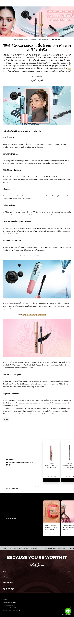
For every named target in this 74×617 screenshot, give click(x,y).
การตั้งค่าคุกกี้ (5, 599)
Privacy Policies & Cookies (9, 605)
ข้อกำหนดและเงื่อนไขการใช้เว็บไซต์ (10, 607)
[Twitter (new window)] (9, 589)
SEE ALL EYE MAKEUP (12, 488)
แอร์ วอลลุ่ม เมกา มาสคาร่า (31, 256)
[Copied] (38, 80)
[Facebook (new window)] (6, 589)
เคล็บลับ (6, 419)
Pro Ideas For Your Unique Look (40, 39)
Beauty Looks (56, 39)
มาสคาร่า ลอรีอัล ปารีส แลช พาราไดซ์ (34, 314)
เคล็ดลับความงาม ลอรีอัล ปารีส (21, 39)
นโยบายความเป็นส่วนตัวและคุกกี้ (9, 602)
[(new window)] (4, 589)
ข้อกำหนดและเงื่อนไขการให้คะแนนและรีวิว (11, 610)
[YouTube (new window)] (12, 589)
